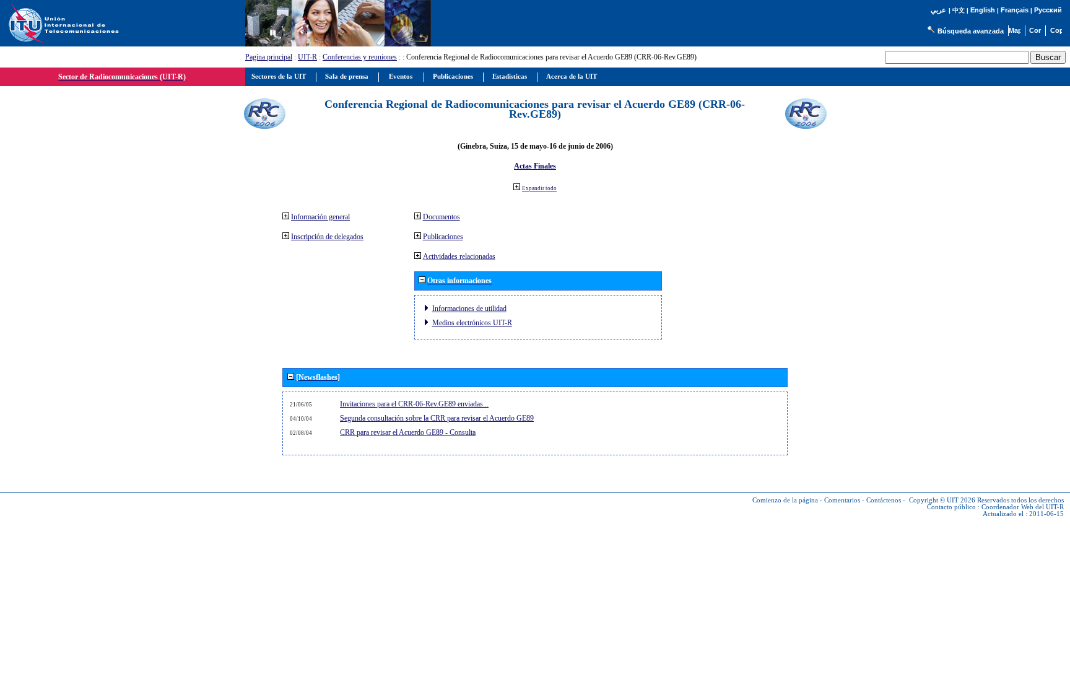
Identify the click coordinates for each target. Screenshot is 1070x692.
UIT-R (307, 57)
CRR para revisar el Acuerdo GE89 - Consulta (408, 432)
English (982, 10)
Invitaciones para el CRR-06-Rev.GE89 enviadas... (414, 404)
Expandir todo (539, 188)
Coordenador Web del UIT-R (1022, 507)
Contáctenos (883, 500)
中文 (958, 10)
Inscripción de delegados (327, 236)
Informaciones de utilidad (469, 308)
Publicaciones (443, 236)
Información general (320, 216)
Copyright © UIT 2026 (942, 500)
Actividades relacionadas (459, 256)
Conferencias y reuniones (360, 57)
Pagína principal (268, 57)
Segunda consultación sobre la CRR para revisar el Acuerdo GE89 (437, 418)
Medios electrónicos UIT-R (472, 322)
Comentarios (842, 500)
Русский (1048, 10)
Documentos (441, 216)
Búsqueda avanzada (970, 31)
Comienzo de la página (785, 500)
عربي (938, 10)
